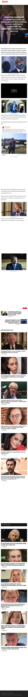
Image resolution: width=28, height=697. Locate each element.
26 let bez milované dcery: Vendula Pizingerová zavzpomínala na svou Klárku (13, 584)
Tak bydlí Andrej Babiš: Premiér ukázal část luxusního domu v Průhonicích (14, 648)
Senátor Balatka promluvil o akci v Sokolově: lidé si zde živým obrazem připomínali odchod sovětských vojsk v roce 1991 (13, 478)
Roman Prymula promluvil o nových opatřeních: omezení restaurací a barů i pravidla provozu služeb (14, 314)
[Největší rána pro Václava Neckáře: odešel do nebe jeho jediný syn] (14, 535)
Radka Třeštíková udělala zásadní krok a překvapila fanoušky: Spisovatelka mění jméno (13, 627)
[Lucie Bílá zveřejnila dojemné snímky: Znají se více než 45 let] (14, 441)
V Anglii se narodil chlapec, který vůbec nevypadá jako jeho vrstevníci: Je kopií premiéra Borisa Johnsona (13, 401)
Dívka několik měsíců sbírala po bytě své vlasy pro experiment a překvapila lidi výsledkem (13, 376)
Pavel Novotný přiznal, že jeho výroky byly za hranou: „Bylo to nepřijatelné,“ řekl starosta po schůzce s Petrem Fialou (12, 322)
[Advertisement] (14, 173)
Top (14, 14)
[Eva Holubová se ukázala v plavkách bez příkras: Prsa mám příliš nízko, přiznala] (14, 555)
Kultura (3, 550)
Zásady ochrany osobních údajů (7, 694)
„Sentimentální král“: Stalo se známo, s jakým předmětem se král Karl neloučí (13, 352)
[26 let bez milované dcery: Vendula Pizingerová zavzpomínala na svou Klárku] (14, 575)
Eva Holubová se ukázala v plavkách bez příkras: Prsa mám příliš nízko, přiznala (13, 564)
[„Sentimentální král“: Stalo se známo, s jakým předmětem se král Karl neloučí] (14, 341)
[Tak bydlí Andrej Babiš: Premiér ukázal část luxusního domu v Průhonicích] (14, 639)
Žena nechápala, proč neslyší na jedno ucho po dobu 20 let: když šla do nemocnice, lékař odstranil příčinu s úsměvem (13, 427)
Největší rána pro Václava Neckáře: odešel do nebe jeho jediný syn (14, 544)
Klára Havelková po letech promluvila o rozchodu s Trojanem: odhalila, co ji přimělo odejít (13, 606)
